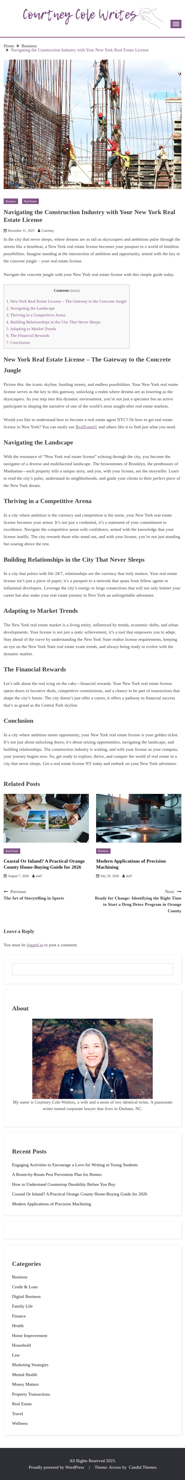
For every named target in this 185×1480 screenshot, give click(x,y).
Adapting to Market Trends (31, 329)
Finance (19, 1316)
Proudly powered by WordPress (57, 1467)
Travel (17, 1413)
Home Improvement (29, 1335)
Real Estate (30, 201)
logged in (35, 944)
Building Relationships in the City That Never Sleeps (53, 322)
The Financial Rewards (27, 335)
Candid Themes (142, 1467)
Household (21, 1345)
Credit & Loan (25, 1286)
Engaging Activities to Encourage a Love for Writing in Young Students (75, 1164)
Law (16, 1355)
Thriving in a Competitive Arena (36, 315)
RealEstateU (86, 426)
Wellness (20, 1423)
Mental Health (24, 1374)
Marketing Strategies (30, 1364)
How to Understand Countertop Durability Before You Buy (63, 1184)
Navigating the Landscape (30, 308)
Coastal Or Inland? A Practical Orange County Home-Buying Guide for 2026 (79, 1194)
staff (39, 876)
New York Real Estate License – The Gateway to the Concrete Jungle (66, 301)
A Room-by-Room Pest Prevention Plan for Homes (57, 1174)
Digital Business (26, 1296)
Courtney (47, 230)
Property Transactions (31, 1394)
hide (75, 291)
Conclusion (18, 342)
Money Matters (25, 1384)
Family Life (22, 1306)
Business (11, 201)
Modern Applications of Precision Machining (51, 1203)
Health (18, 1325)
